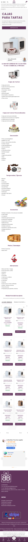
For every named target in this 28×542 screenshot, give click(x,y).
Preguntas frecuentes (6, 503)
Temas (3, 153)
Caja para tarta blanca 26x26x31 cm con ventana (20, 351)
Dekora (3, 160)
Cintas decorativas (6, 150)
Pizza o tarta (5, 98)
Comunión (4, 181)
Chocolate (4, 275)
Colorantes (4, 280)
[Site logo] (14, 2)
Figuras (3, 148)
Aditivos (4, 273)
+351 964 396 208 (7, 486)
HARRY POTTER (6, 140)
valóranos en (10, 447)
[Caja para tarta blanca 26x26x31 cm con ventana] (20, 343)
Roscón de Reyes (6, 88)
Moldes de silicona (6, 226)
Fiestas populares (6, 190)
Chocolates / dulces (6, 90)
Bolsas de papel (5, 93)
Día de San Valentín (6, 188)
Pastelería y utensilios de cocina (9, 227)
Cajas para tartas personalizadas (9, 116)
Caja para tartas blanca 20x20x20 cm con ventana (8, 381)
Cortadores (4, 216)
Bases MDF (4, 250)
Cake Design (5, 214)
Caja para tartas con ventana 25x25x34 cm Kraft (20, 411)
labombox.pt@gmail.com (10, 488)
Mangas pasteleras (6, 229)
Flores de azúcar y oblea (7, 270)
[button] (20, 331)
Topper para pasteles (6, 155)
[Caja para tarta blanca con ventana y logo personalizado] (7, 310)
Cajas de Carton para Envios (8, 86)
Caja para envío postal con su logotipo (10, 117)
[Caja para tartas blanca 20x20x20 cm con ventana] (7, 373)
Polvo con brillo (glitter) (7, 138)
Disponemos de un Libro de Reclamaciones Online (14, 530)
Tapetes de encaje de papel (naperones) (10, 96)
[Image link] (6, 477)
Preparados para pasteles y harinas (10, 288)
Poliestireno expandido (7, 219)
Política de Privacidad (6, 502)
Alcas (7, 432)
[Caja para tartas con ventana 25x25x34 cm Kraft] (20, 403)
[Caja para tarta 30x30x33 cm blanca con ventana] (7, 343)
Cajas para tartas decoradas (8, 121)
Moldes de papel (5, 151)
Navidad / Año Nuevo (6, 193)
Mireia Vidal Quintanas (13, 452)
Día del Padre (5, 186)
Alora (20, 432)
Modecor (4, 158)
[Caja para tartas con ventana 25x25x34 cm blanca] (7, 403)
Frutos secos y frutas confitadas (9, 283)
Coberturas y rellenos (7, 277)
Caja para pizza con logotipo (8, 119)
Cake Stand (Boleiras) (7, 145)
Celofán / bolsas (5, 143)
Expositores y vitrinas (7, 221)
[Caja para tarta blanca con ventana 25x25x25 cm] (20, 310)
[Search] (7, 2)
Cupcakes (4, 91)
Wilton (3, 230)
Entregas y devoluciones (6, 500)
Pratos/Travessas (6, 248)
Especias (4, 282)
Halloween (4, 191)
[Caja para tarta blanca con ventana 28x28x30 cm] (20, 373)
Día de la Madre (5, 183)
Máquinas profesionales (7, 224)
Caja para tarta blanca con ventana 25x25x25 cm (20, 318)
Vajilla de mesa (5, 222)
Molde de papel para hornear (8, 217)
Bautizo (3, 178)
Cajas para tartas (6, 85)
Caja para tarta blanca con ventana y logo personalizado (8, 318)
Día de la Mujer (5, 185)
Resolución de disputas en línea (8, 505)
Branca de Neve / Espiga (7, 268)
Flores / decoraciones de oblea (9, 142)
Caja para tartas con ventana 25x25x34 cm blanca (8, 411)
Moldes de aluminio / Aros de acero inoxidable (12, 212)
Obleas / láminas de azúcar (8, 285)
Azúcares (4, 272)
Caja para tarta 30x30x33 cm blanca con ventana (8, 351)
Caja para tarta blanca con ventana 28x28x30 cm (20, 381)
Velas (3, 156)
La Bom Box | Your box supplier (14, 440)
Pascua (3, 195)
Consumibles (5, 278)
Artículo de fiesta (6, 147)
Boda (3, 180)
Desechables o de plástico (8, 94)
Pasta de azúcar (5, 287)
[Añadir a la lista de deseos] (11, 307)
